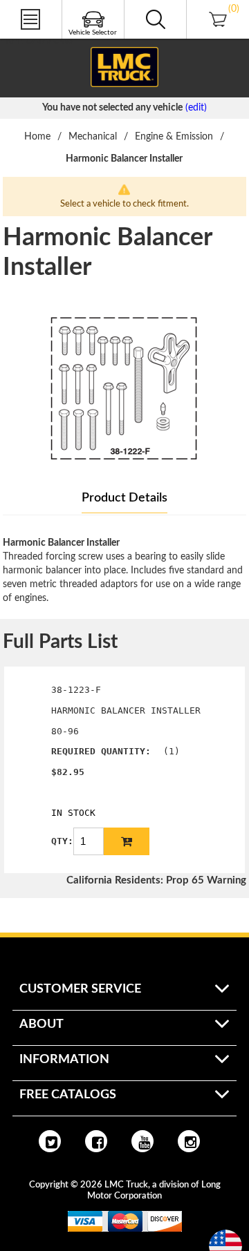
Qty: (62, 841)
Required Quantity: (101, 751)
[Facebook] (96, 1141)
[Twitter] (50, 1141)
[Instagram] (189, 1141)
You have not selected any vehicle (112, 108)
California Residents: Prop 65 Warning (156, 880)
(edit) (196, 108)
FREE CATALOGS (36, 41)
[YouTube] (142, 1141)
